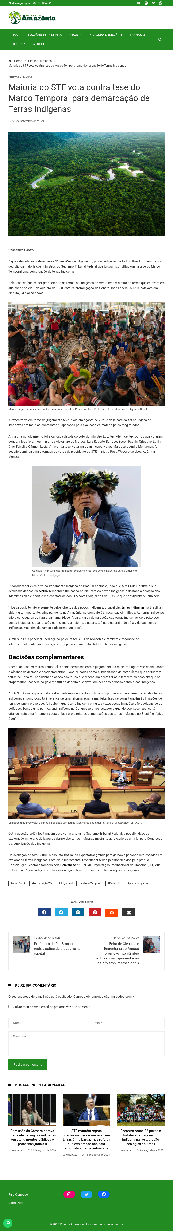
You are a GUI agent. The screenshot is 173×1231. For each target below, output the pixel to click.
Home (16, 35)
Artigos (39, 44)
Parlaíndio (115, 883)
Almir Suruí (18, 883)
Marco (43, 591)
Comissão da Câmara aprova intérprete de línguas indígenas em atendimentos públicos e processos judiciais (32, 1137)
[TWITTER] (61, 912)
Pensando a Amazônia (105, 35)
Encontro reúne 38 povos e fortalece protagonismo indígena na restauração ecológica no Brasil (140, 1137)
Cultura (19, 44)
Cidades (75, 35)
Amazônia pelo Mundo (45, 35)
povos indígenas (138, 883)
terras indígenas (133, 607)
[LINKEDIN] (78, 912)
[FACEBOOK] (44, 912)
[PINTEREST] (95, 912)
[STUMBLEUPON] (111, 913)
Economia (137, 35)
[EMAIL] (128, 912)
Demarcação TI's (42, 883)
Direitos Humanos (20, 77)
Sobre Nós (15, 1203)
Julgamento (67, 883)
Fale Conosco (18, 1194)
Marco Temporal (91, 883)
